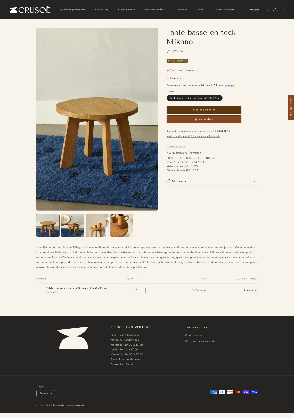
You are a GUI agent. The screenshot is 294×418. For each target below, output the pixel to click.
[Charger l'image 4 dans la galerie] (121, 225)
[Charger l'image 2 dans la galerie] (72, 225)
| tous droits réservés (74, 405)
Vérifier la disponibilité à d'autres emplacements (193, 136)
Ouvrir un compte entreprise (200, 341)
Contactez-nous (176, 146)
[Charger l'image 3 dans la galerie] (97, 225)
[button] (73, 9)
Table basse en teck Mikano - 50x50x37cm (194, 98)
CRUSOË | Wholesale (54, 405)
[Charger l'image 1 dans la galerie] (47, 225)
